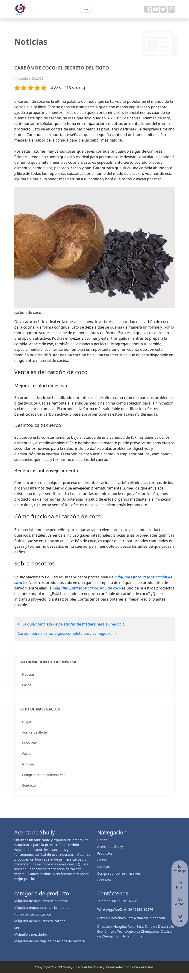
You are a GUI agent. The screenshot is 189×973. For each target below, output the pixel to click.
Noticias (28, 674)
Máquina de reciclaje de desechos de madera (49, 941)
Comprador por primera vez (43, 775)
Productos (30, 743)
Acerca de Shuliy (35, 732)
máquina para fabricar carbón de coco (87, 588)
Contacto (29, 785)
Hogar (27, 721)
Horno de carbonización (32, 914)
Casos (26, 685)
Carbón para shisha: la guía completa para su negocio (65, 633)
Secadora (21, 927)
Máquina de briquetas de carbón (39, 921)
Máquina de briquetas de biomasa (41, 901)
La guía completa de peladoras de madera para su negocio (73, 624)
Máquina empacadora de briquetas (41, 907)
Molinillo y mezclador (30, 934)
